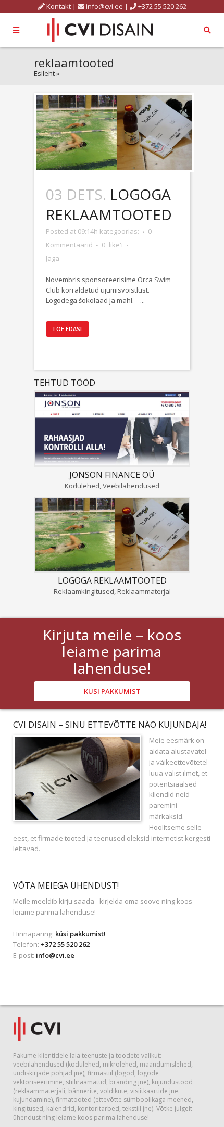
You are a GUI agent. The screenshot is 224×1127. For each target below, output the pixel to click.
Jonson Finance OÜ (112, 474)
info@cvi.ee (104, 6)
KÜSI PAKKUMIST (112, 691)
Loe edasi (67, 329)
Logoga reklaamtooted (109, 204)
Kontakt (58, 6)
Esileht (44, 73)
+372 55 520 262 (161, 6)
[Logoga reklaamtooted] (114, 132)
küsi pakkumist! (80, 934)
